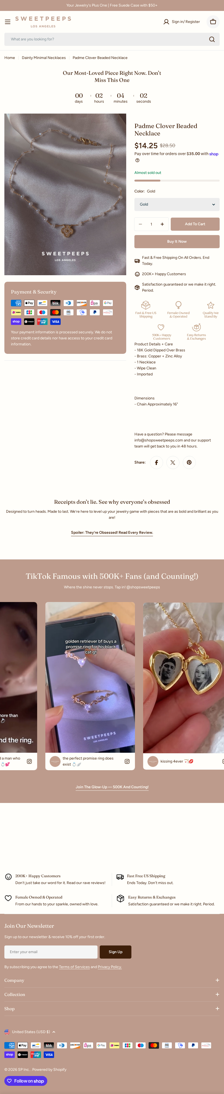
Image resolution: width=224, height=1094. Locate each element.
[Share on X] (172, 462)
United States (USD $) (31, 1032)
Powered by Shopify (49, 1069)
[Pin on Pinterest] (189, 462)
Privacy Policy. (110, 967)
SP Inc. (24, 1069)
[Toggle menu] (7, 22)
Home (9, 57)
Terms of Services (74, 967)
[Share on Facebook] (156, 462)
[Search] (212, 39)
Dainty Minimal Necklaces (44, 57)
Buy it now (177, 241)
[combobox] (112, 39)
